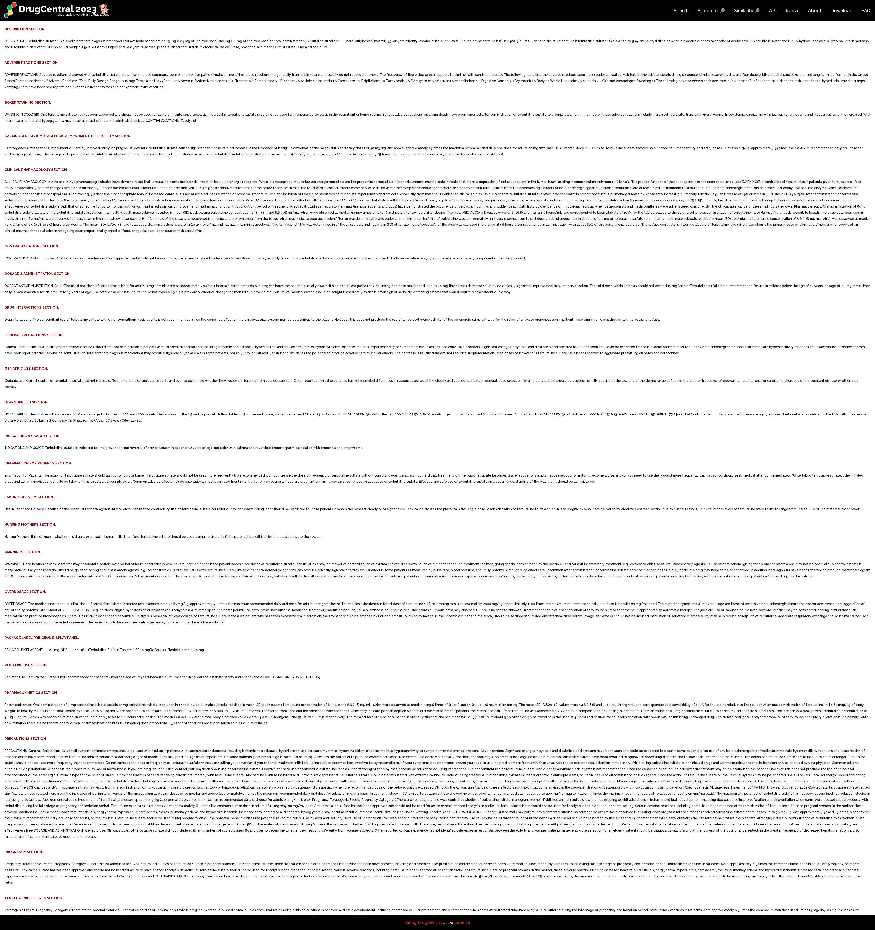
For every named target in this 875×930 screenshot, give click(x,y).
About (814, 10)
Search (681, 10)
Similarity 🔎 (747, 10)
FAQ (866, 10)
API (773, 10)
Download (841, 10)
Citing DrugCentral (423, 922)
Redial (792, 10)
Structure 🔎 (711, 10)
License (462, 922)
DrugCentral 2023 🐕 (64, 9)
